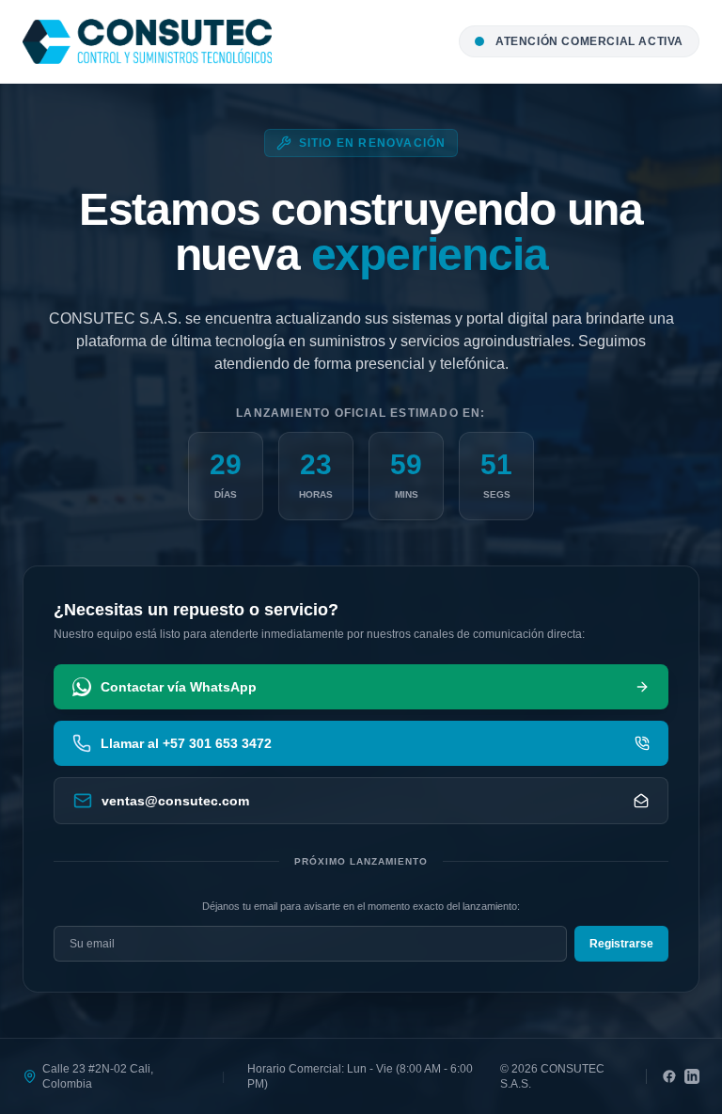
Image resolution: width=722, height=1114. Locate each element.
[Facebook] (669, 1076)
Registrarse (621, 943)
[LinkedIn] (691, 1076)
